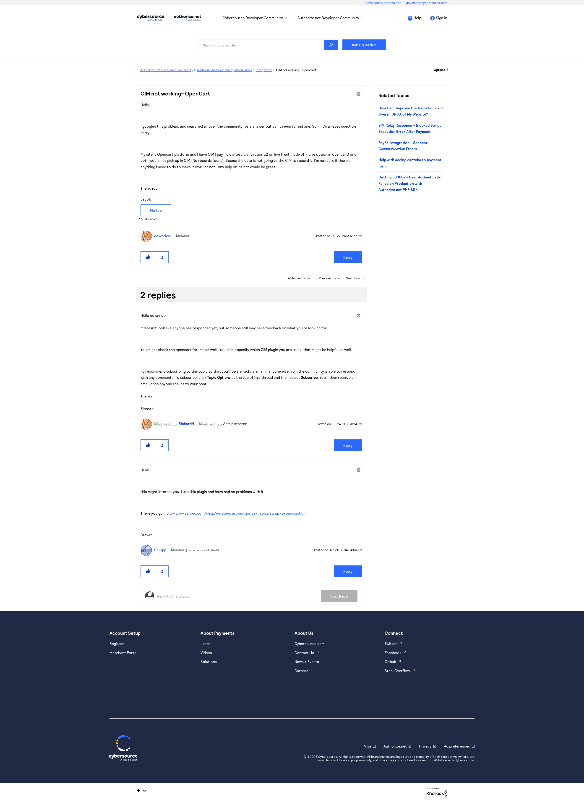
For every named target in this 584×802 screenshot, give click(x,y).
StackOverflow (397, 670)
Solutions (209, 661)
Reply (347, 257)
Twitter (391, 643)
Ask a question (364, 45)
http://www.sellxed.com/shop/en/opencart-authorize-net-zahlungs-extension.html (235, 513)
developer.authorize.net (384, 3)
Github (390, 661)
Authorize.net (395, 746)
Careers (301, 670)
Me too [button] (156, 210)
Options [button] (439, 70)
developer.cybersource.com (426, 3)
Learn (205, 643)
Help (417, 17)
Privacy (425, 746)
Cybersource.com (310, 643)
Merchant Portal (123, 652)
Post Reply (339, 596)
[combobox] (268, 44)
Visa (367, 746)
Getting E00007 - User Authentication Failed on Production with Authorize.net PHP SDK (410, 183)
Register (117, 643)
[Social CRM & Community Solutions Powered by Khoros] (437, 792)
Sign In (441, 17)
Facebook (393, 652)
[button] (148, 257)
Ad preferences (457, 746)
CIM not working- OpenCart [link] (296, 70)
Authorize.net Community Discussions (224, 70)
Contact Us (304, 652)
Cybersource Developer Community (150, 17)
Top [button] (143, 791)
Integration (264, 70)
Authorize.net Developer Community (328, 17)
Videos (206, 652)
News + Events (307, 661)
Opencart (151, 218)
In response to (203, 550)
